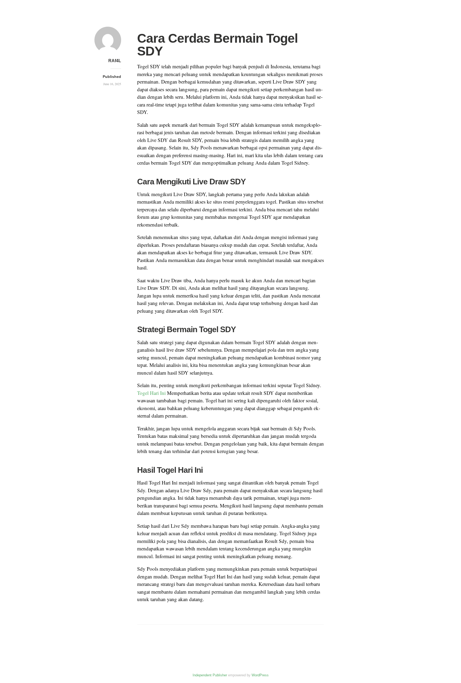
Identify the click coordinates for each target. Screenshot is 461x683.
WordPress (260, 675)
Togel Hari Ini (151, 393)
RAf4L (114, 60)
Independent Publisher (210, 675)
